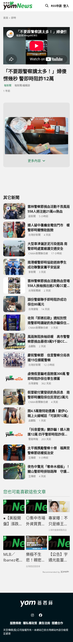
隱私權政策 (30, 623)
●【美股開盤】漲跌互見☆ (13, 521)
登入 (66, 6)
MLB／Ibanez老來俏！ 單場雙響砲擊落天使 (13, 557)
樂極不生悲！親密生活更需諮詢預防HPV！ (35, 557)
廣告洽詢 (44, 623)
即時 (13, 18)
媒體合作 (57, 623)
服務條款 (15, 623)
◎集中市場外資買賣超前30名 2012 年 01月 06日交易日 (36, 521)
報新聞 (7, 85)
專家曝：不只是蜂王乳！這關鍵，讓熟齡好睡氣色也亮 (58, 521)
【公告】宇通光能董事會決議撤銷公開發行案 (58, 557)
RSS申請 (56, 6)
